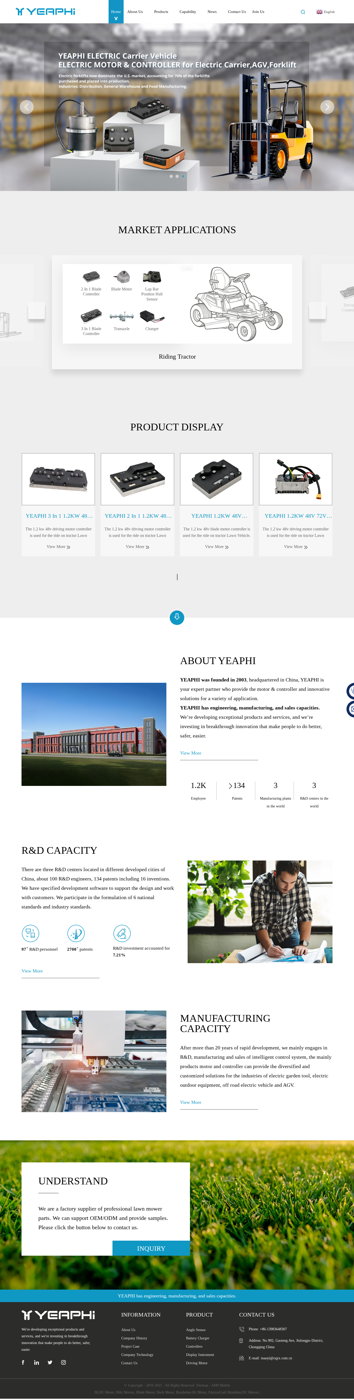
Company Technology (137, 1355)
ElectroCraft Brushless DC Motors (233, 1392)
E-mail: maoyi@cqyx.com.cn (270, 1358)
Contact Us (237, 12)
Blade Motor (145, 1392)
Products (161, 12)
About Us (135, 12)
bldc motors (125, 1392)
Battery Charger (197, 1338)
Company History (134, 1338)
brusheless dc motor (191, 1392)
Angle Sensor (196, 1330)
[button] (27, 107)
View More (190, 753)
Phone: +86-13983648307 (268, 1329)
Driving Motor (197, 1363)
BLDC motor (104, 1392)
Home (116, 12)
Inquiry (151, 1248)
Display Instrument (200, 1355)
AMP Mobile (220, 1385)
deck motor (165, 1392)
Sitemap (202, 1385)
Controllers (194, 1346)
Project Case (130, 1346)
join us (258, 12)
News (212, 12)
